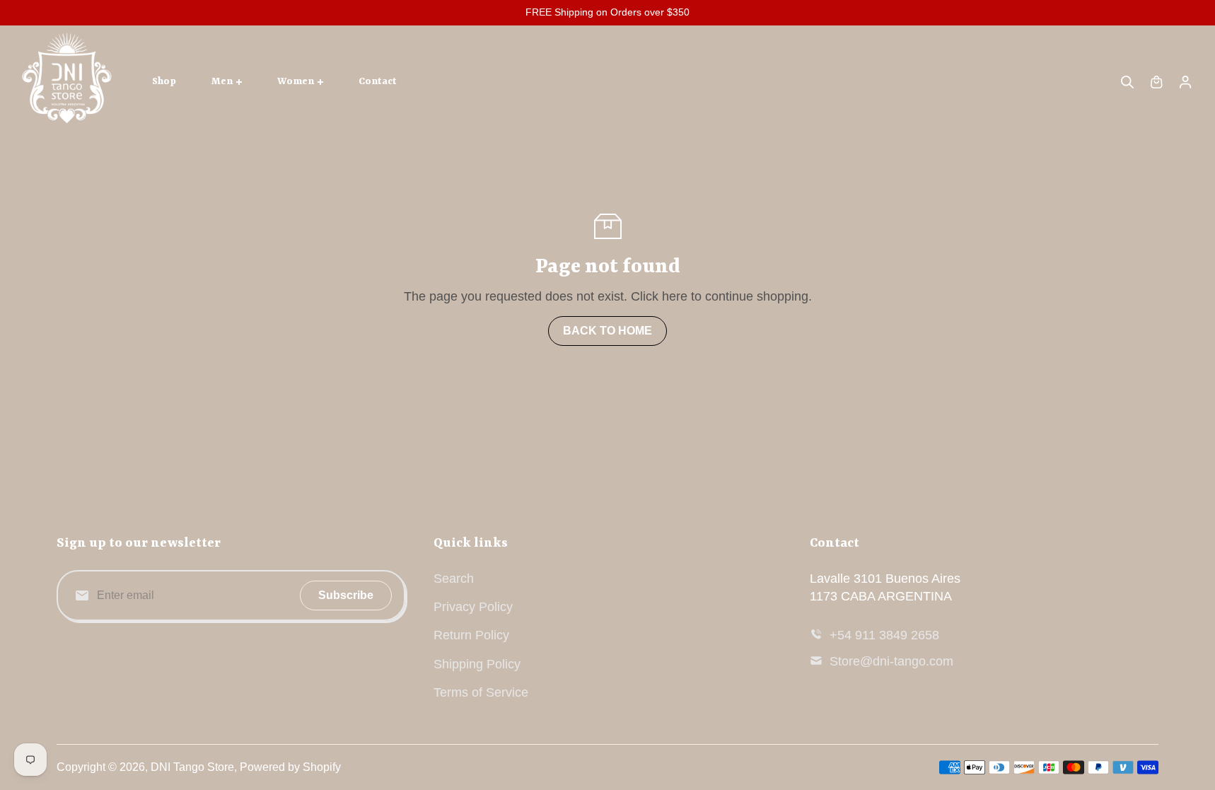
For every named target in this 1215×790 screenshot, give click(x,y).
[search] (1127, 82)
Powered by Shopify (290, 767)
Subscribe (345, 595)
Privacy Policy (473, 607)
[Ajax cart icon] (1156, 82)
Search (454, 578)
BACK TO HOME (607, 331)
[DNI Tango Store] (67, 82)
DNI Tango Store (192, 767)
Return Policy (471, 635)
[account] (1185, 82)
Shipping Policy (477, 664)
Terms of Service (481, 692)
